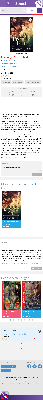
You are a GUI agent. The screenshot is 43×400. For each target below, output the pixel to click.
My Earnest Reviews (31, 382)
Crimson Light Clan (18, 186)
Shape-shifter (17, 82)
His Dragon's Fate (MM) (11, 222)
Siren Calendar (10, 382)
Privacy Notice (23, 384)
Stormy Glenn (11, 60)
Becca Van (6, 314)
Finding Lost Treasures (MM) (14, 334)
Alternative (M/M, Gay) (33, 82)
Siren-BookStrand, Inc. (10, 66)
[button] (10, 320)
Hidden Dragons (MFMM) (11, 311)
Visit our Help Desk (8, 366)
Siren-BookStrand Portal (10, 384)
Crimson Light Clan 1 (9, 63)
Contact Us (5, 370)
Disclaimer (31, 384)
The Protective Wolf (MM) (31, 311)
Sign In (32, 10)
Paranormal (6, 82)
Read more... (37, 175)
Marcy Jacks (26, 314)
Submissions (20, 382)
